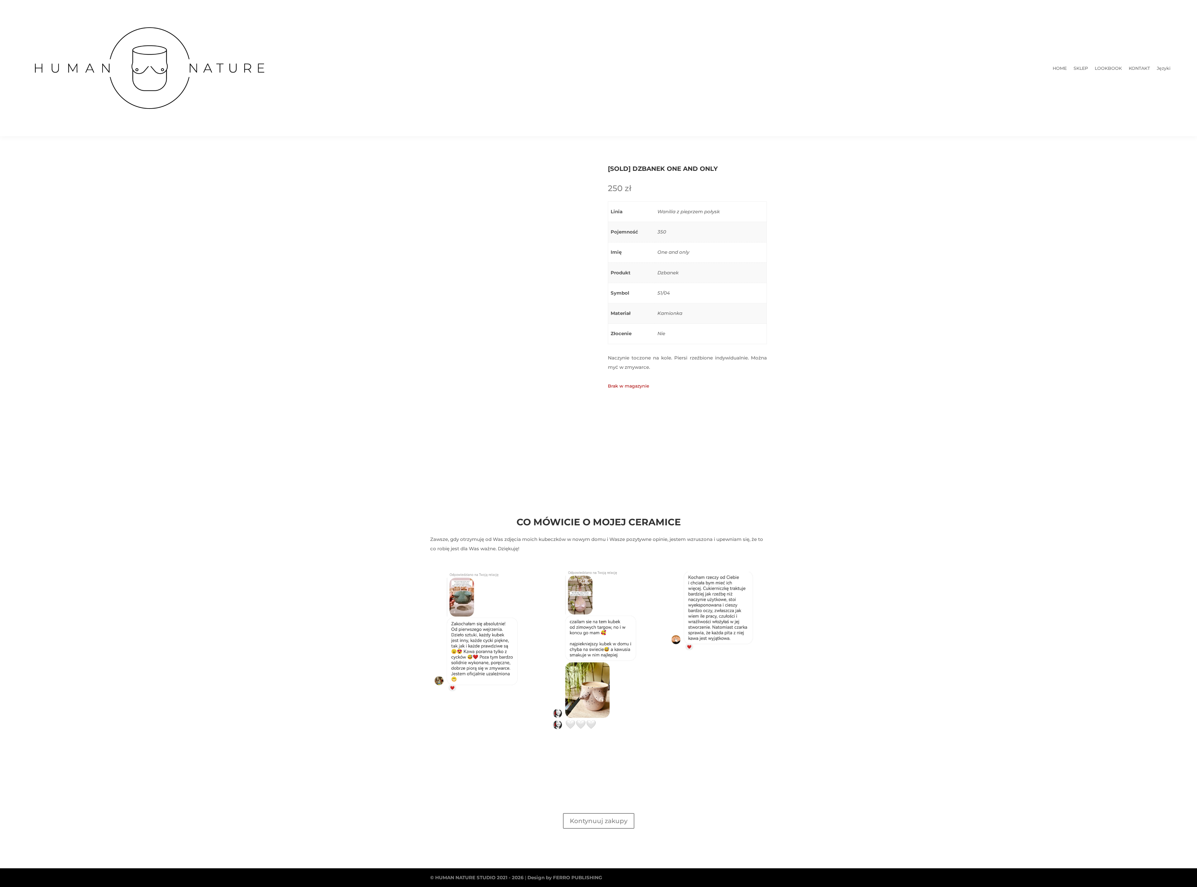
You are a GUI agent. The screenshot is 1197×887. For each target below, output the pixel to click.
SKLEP (1081, 68)
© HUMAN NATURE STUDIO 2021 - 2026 (477, 877)
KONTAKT (1139, 68)
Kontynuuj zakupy (598, 821)
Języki (1164, 68)
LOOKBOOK (1108, 68)
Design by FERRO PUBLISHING (564, 877)
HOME (1060, 68)
